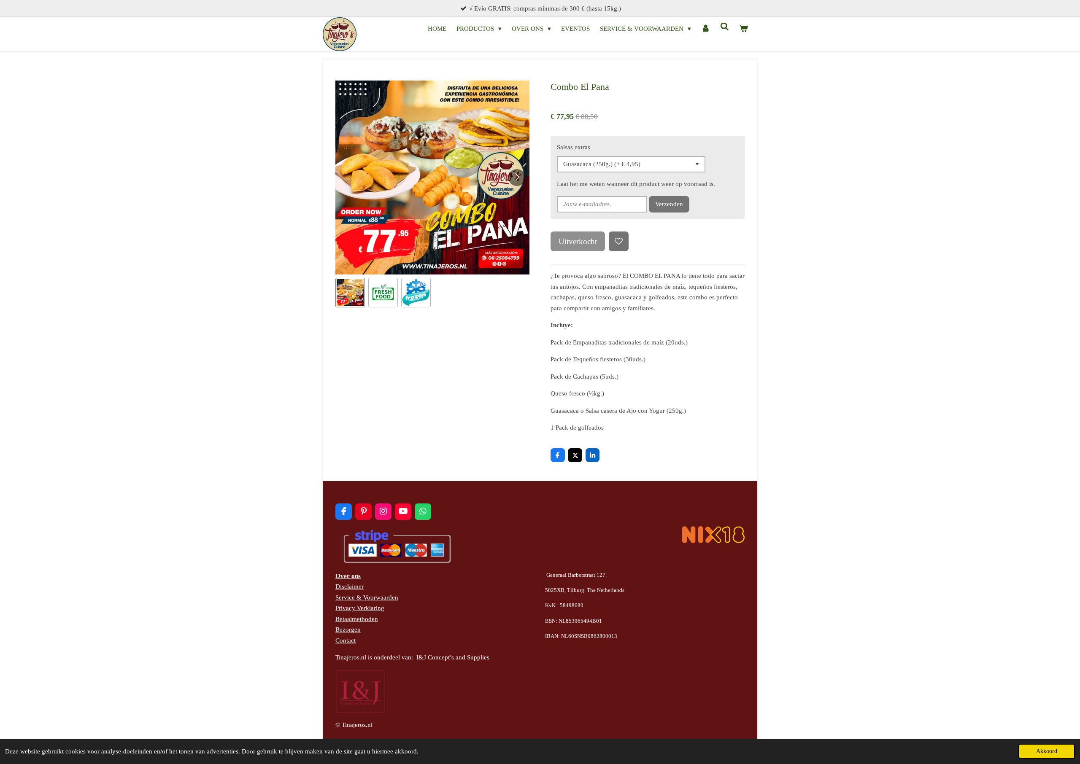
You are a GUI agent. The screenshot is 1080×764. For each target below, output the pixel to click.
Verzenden (669, 204)
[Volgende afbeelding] (516, 177)
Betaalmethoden (356, 619)
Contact (345, 640)
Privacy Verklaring (359, 608)
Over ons (348, 576)
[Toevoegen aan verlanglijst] (619, 241)
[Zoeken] (724, 27)
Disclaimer (349, 586)
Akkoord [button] (1046, 751)
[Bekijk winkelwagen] (743, 29)
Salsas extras (573, 147)
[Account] (705, 29)
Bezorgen (348, 629)
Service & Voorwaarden (366, 597)
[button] (350, 292)
